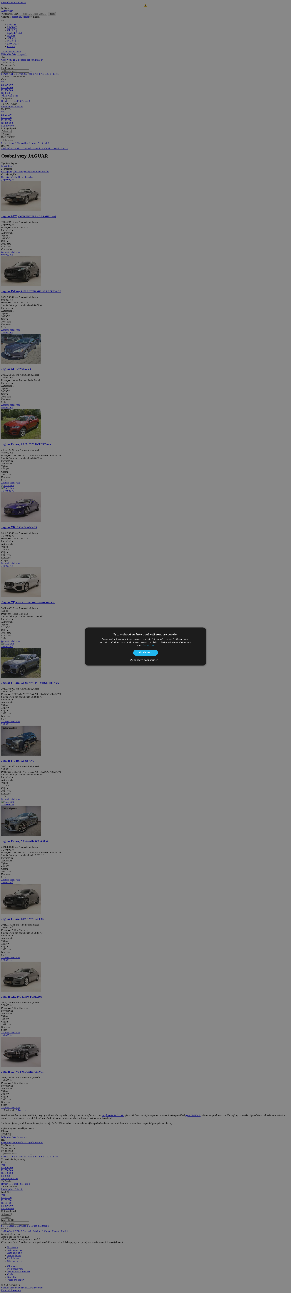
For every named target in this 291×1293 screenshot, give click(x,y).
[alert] (145, 646)
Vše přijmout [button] (145, 652)
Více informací (149, 645)
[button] (145, 660)
